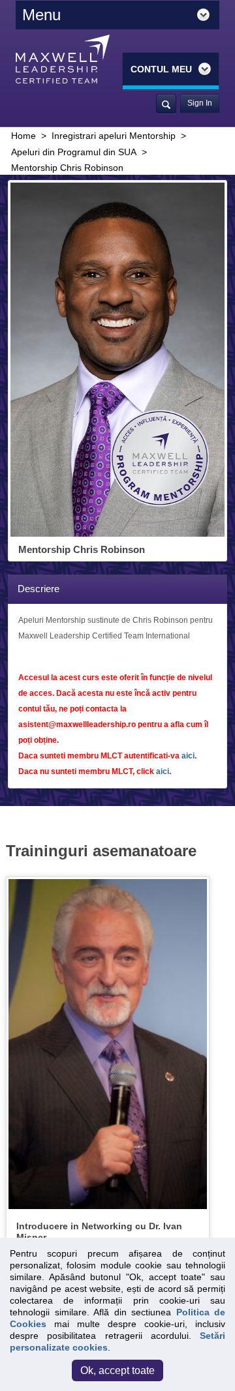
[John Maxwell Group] (63, 58)
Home (23, 135)
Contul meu (163, 69)
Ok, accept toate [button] (117, 1370)
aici (188, 755)
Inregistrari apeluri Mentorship (114, 135)
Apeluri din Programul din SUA (73, 152)
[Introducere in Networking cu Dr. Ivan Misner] (108, 1043)
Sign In (199, 103)
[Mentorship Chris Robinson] (117, 359)
